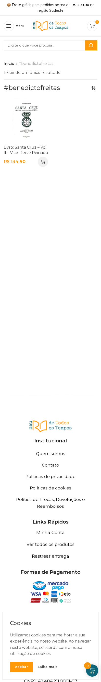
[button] (43, 162)
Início (9, 63)
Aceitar (21, 667)
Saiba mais (48, 667)
